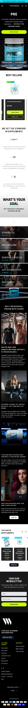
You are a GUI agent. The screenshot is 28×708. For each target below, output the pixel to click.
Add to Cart (12, 116)
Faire (2, 679)
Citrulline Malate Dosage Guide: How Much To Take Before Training (13, 456)
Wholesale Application (7, 674)
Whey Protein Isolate (7, 552)
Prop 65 (3, 658)
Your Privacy (4, 663)
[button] (26, 6)
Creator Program (5, 671)
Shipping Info (4, 660)
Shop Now (14, 32)
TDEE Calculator (20, 651)
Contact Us (4, 653)
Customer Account (6, 655)
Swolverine (15, 698)
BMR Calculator (20, 649)
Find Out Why (7, 637)
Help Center (4, 650)
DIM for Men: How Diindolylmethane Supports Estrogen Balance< (13, 349)
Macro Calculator (20, 646)
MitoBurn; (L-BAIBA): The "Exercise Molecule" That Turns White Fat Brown (13, 406)
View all (14, 517)
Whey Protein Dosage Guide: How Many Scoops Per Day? (12, 504)
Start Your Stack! (21, 1)
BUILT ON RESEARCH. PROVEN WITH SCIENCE (14, 307)
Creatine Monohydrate (20, 552)
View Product (12, 112)
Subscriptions (4, 648)
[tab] (7, 67)
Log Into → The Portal (6, 676)
